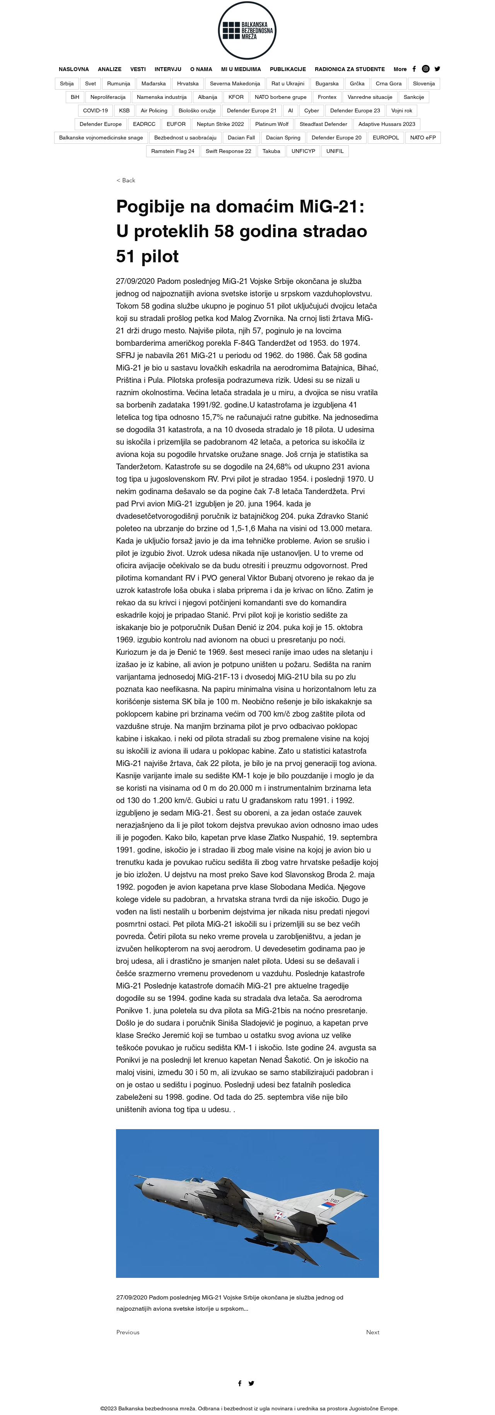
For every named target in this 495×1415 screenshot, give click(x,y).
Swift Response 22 (228, 151)
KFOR (236, 97)
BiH (75, 97)
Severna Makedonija (235, 83)
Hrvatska (188, 83)
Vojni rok (401, 110)
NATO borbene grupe (281, 97)
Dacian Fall (241, 137)
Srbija (67, 83)
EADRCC (144, 124)
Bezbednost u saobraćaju (185, 137)
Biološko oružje (197, 110)
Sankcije (414, 97)
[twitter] (437, 69)
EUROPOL (386, 137)
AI (290, 110)
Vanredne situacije (370, 97)
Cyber (311, 110)
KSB (124, 110)
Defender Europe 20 (337, 137)
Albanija (207, 97)
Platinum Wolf (271, 124)
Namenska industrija (162, 97)
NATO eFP (423, 137)
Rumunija (118, 83)
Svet (90, 83)
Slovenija (424, 83)
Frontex (327, 97)
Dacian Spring (283, 137)
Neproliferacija (108, 97)
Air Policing (154, 110)
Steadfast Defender (323, 124)
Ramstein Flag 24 (173, 151)
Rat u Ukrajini (287, 83)
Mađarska (154, 83)
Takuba (271, 151)
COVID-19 (95, 110)
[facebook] (414, 69)
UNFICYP (303, 151)
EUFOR (176, 124)
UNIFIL (335, 151)
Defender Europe (101, 124)
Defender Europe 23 (355, 110)
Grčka (357, 83)
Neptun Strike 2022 (220, 124)
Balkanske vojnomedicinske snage (101, 137)
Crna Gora (389, 83)
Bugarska (327, 83)
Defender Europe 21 (252, 110)
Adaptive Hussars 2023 (386, 124)
